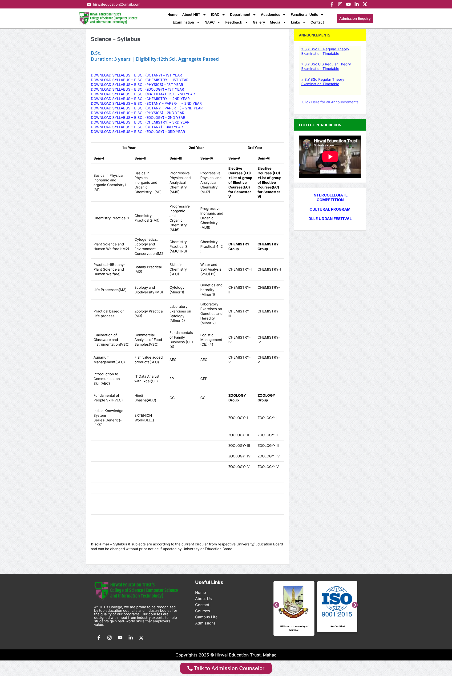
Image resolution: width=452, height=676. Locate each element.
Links (295, 22)
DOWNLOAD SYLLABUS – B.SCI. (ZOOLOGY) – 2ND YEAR (138, 117)
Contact (317, 22)
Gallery (259, 22)
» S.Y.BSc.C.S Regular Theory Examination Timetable (326, 59)
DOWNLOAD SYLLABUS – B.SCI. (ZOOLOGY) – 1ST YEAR (137, 89)
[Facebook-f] (332, 4)
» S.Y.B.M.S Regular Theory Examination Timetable (324, 89)
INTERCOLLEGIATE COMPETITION (330, 197)
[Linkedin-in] (356, 4)
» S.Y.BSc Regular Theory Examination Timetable (322, 74)
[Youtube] (348, 4)
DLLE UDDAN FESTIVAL (330, 218)
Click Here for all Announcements (330, 102)
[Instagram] (340, 4)
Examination (183, 22)
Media (275, 22)
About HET (191, 14)
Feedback (233, 22)
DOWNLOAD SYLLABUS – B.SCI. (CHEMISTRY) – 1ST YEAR (140, 80)
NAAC (210, 22)
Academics (270, 14)
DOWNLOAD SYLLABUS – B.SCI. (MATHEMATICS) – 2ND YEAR (143, 94)
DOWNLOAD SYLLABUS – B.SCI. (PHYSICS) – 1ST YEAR (137, 84)
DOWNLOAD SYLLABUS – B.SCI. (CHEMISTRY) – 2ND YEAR (140, 98)
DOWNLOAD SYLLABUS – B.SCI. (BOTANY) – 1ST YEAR (136, 75)
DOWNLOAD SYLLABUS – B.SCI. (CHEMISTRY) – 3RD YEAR (140, 122)
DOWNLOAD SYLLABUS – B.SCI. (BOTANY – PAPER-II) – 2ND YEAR (146, 103)
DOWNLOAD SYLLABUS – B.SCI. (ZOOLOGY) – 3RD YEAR (138, 131)
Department (240, 14)
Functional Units (304, 14)
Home (172, 14)
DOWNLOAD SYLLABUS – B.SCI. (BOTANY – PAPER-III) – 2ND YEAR (147, 108)
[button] (276, 605)
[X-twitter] (365, 4)
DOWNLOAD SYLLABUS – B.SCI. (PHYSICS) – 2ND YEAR (137, 113)
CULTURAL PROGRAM (330, 209)
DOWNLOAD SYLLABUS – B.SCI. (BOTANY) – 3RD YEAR (137, 127)
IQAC (215, 14)
